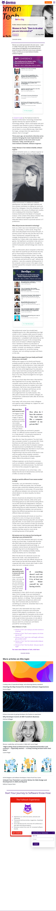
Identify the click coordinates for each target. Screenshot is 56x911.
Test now (48, 2)
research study (18, 118)
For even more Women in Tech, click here (26, 649)
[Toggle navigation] (10, 2)
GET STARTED (17, 833)
